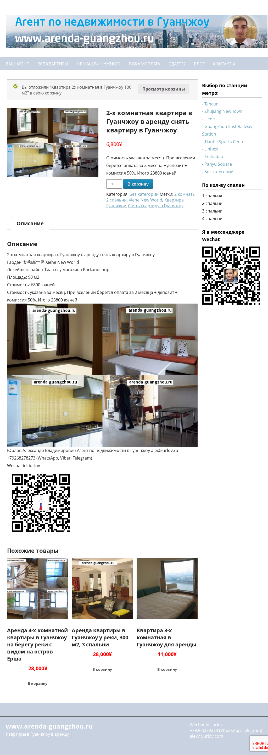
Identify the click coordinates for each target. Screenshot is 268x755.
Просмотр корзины (163, 89)
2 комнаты (185, 194)
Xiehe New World (145, 200)
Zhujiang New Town (223, 111)
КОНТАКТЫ (224, 64)
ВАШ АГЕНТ (17, 64)
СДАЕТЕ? (177, 64)
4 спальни (212, 218)
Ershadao (213, 156)
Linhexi (211, 149)
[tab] (30, 223)
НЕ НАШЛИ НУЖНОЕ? (98, 64)
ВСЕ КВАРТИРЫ (52, 64)
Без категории (144, 194)
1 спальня (212, 196)
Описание (30, 223)
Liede (209, 119)
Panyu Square (218, 164)
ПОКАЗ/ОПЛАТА (144, 64)
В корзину (138, 184)
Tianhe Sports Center (225, 141)
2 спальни (116, 200)
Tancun (211, 104)
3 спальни (212, 211)
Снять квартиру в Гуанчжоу (155, 206)
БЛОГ (199, 64)
